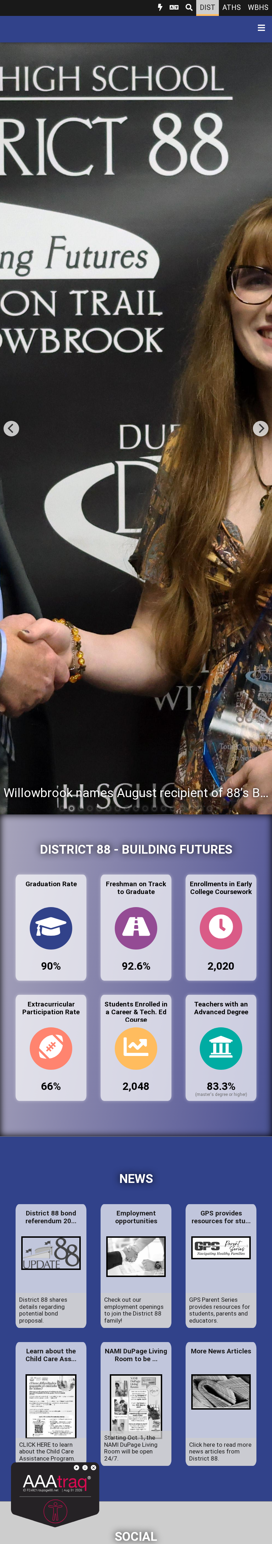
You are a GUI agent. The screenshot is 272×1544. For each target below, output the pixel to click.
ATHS (231, 7)
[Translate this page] (174, 8)
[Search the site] (189, 8)
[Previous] (11, 428)
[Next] (260, 428)
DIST (207, 7)
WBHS (258, 7)
